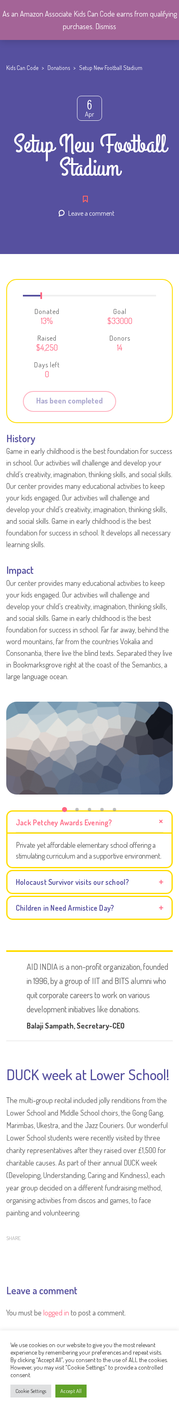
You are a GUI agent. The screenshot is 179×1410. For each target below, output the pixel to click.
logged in (56, 1312)
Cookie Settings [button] (30, 1391)
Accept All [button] (71, 1391)
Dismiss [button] (105, 26)
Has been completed (69, 400)
